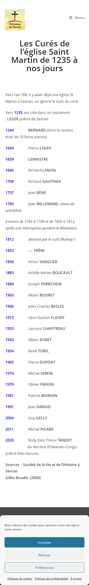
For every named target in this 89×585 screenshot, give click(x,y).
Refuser (44, 555)
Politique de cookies (19, 578)
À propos (76, 578)
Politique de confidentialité (51, 578)
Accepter (44, 542)
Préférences (44, 567)
